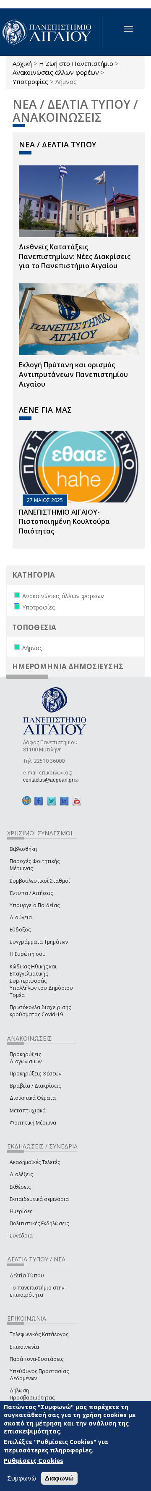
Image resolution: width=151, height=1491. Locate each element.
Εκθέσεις (20, 1186)
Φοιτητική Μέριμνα (33, 1122)
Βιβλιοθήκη (23, 849)
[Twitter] (51, 801)
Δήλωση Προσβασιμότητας (32, 1394)
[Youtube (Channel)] (76, 801)
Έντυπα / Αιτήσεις (31, 893)
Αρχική (22, 63)
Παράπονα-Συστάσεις (36, 1359)
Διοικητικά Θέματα (33, 1097)
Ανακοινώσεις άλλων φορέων (56, 72)
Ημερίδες (21, 1211)
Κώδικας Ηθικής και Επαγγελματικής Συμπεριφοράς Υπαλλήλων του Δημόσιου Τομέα (41, 981)
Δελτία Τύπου (27, 1275)
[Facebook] (38, 801)
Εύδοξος (20, 929)
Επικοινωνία (24, 1346)
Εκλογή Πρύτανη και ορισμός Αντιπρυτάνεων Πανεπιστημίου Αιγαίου (73, 374)
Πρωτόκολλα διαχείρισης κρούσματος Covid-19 (40, 1011)
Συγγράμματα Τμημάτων (39, 941)
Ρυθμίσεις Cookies (33, 1460)
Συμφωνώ (21, 1478)
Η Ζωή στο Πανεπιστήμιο (76, 63)
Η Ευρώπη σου (28, 953)
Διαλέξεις (21, 1174)
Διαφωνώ (59, 1478)
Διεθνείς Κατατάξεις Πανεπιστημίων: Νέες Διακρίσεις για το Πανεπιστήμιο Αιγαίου (74, 256)
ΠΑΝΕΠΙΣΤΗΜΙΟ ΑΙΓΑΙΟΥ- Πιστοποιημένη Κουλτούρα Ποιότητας (64, 521)
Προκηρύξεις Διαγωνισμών (26, 1058)
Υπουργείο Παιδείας (35, 905)
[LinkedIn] (64, 801)
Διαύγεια (21, 917)
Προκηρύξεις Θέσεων (35, 1073)
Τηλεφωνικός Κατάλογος (39, 1334)
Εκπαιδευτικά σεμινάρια (39, 1199)
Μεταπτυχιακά (28, 1110)
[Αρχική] (51, 32)
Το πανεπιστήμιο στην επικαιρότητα (37, 1291)
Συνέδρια (21, 1235)
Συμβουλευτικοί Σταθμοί (40, 880)
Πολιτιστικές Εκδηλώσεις (39, 1223)
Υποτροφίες (30, 81)
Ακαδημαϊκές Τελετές (35, 1162)
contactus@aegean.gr (50, 780)
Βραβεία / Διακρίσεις (35, 1085)
